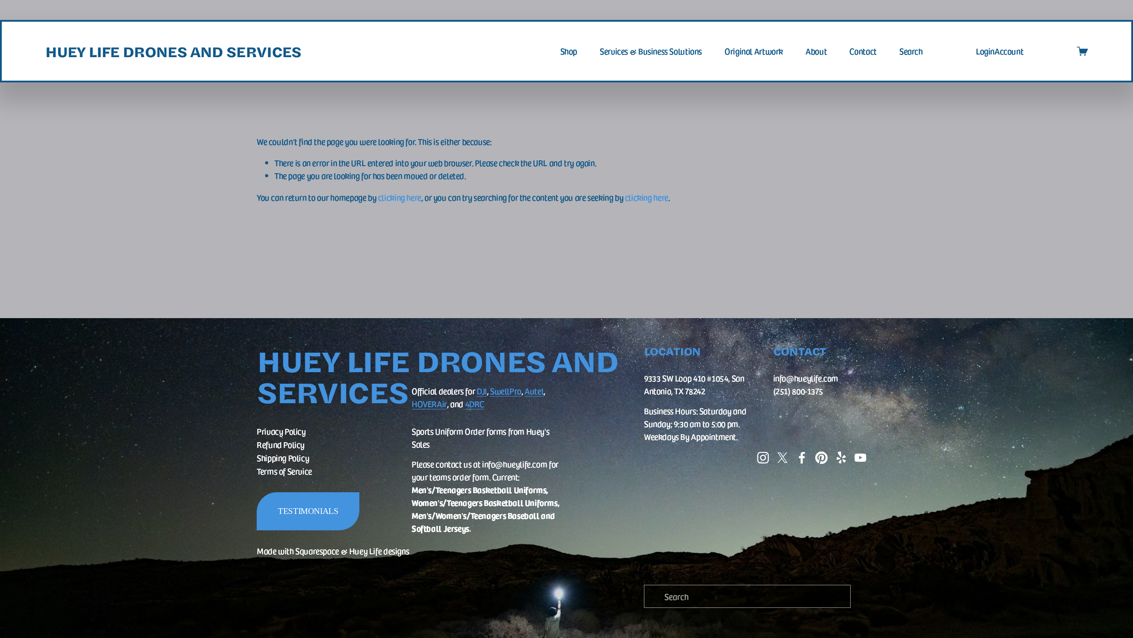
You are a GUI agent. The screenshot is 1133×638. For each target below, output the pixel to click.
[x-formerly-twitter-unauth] (782, 457)
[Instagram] (763, 457)
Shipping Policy (283, 457)
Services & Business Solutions (651, 51)
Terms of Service (284, 471)
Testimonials (308, 511)
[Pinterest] (821, 457)
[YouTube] (860, 457)
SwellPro (505, 391)
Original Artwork (754, 51)
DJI (482, 391)
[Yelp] (841, 457)
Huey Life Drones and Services (173, 51)
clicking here (399, 197)
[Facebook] (802, 457)
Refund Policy (280, 444)
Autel (533, 391)
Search (911, 51)
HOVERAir (429, 403)
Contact (862, 51)
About (816, 51)
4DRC (474, 403)
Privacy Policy (281, 431)
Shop (568, 51)
